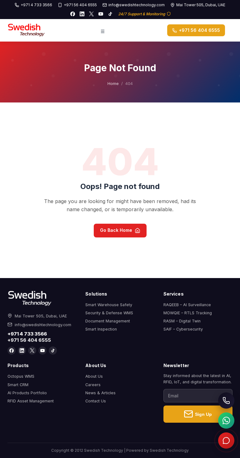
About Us (94, 376)
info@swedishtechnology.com (136, 4)
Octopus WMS (21, 376)
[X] (91, 13)
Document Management (107, 321)
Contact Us (95, 401)
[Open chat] (226, 440)
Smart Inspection (101, 329)
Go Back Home (116, 230)
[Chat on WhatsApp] (226, 420)
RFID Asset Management (31, 401)
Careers (93, 384)
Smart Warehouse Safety (108, 304)
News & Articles (100, 393)
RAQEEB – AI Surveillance (187, 304)
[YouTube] (101, 13)
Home (113, 83)
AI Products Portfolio (27, 393)
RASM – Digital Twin (182, 321)
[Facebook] (72, 13)
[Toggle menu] (103, 30)
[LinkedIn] (82, 13)
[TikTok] (110, 13)
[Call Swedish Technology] (226, 400)
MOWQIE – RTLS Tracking (187, 313)
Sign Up (203, 414)
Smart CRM (18, 384)
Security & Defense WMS (109, 313)
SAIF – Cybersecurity (183, 329)
